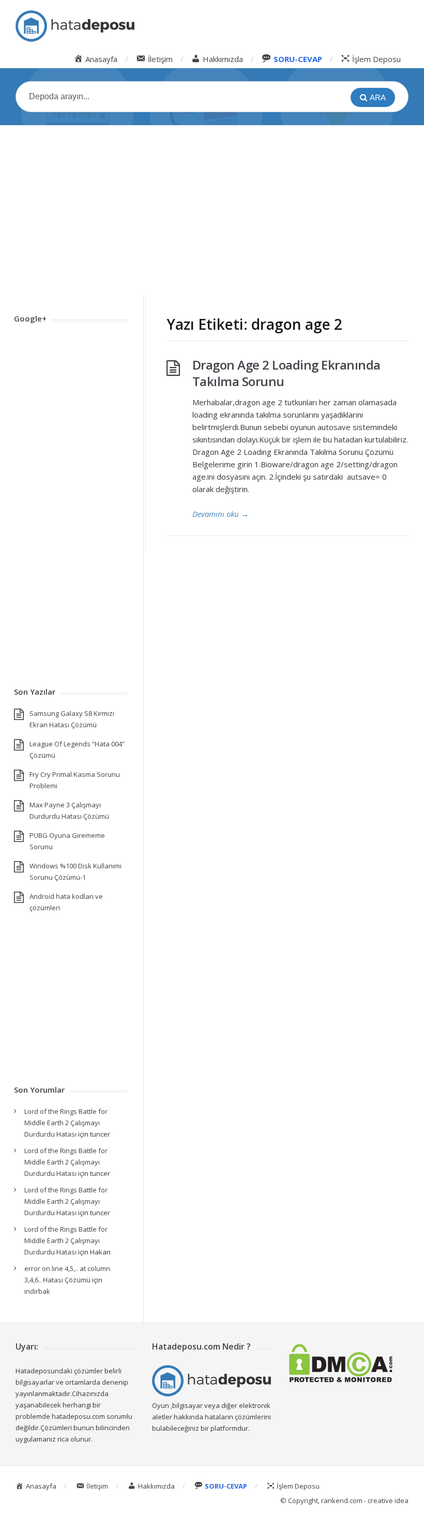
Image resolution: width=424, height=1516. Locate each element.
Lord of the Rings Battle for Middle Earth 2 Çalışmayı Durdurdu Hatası (66, 1123)
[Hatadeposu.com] (75, 26)
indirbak (37, 1291)
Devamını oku (220, 514)
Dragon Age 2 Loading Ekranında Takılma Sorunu (286, 373)
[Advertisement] (212, 210)
